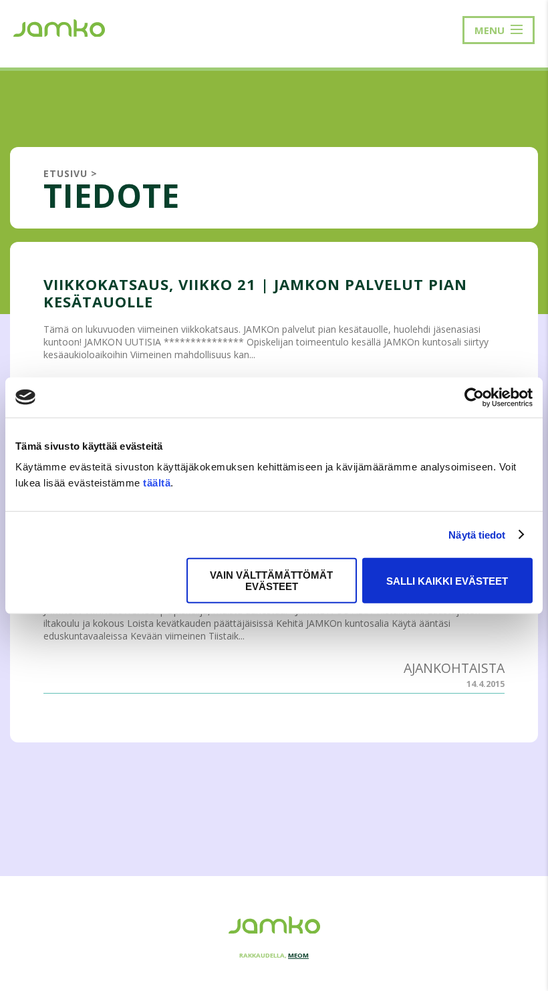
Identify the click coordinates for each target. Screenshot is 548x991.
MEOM (298, 955)
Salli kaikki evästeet (447, 580)
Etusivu (65, 173)
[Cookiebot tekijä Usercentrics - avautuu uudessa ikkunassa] (474, 397)
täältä (156, 482)
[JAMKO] (59, 26)
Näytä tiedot (476, 534)
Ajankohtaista (454, 668)
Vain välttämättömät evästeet (271, 580)
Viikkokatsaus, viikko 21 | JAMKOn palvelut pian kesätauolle (255, 292)
